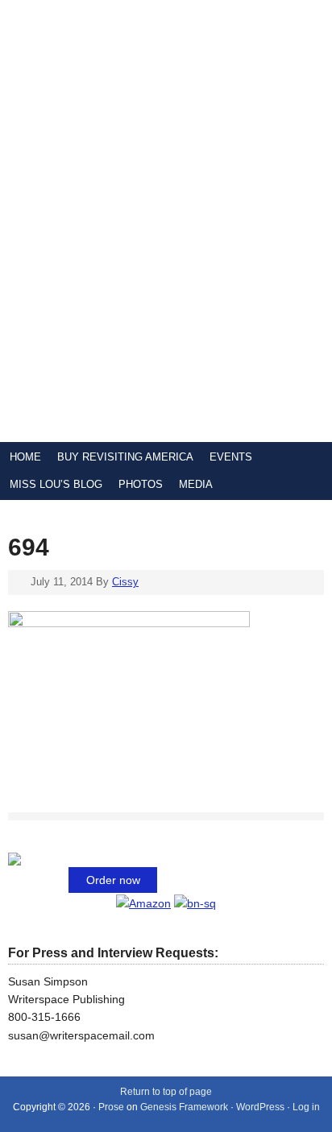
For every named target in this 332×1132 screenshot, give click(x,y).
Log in (306, 1107)
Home (25, 457)
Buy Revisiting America (125, 457)
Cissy (125, 582)
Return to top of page (166, 1091)
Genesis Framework (184, 1107)
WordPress (260, 1107)
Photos (140, 484)
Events (231, 457)
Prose (111, 1107)
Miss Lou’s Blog (56, 484)
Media (196, 484)
